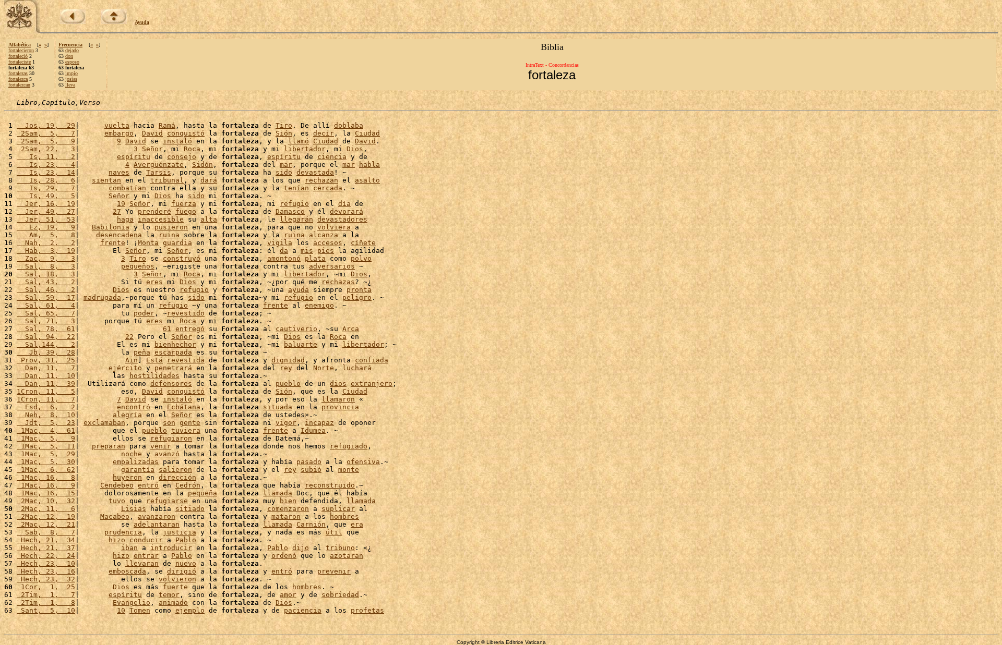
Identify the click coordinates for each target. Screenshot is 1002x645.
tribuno (340, 548)
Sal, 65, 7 (46, 313)
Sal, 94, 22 (46, 336)
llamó (298, 141)
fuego (185, 211)
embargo (119, 133)
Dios (355, 149)
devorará (346, 211)
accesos (327, 243)
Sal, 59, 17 (46, 297)
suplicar (338, 509)
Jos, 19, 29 (46, 125)
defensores (171, 383)
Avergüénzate (159, 164)
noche (131, 454)
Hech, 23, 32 (46, 579)
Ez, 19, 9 (46, 227)
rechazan (321, 180)
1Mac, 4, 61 (46, 430)
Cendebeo (117, 485)
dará (208, 180)
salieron (175, 469)
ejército (125, 368)
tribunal (167, 180)
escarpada (173, 352)
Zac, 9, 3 (46, 258)
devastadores (342, 219)
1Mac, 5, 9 (46, 438)
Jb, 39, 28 (46, 352)
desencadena (119, 235)
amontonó (284, 258)
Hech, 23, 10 (46, 563)
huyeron (127, 477)
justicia (179, 532)
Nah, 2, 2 (46, 243)
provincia (340, 407)
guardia (177, 243)
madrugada (102, 297)
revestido (186, 313)
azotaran (346, 555)
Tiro (284, 125)
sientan (106, 180)
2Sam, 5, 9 (46, 141)
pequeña (202, 493)
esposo (72, 62)
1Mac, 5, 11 (46, 446)
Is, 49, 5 (46, 196)
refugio (294, 204)
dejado (72, 50)
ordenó (283, 555)
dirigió (181, 571)
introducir (171, 548)
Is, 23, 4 (46, 164)
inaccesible (161, 219)
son (169, 423)
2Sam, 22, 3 (46, 149)
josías (71, 79)
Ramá (167, 125)
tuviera (185, 430)
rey (286, 368)
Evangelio (131, 602)
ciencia (332, 157)
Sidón (202, 164)
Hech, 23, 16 (46, 571)
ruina (169, 235)
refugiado (348, 446)
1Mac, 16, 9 (46, 485)
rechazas (338, 282)
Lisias (133, 509)
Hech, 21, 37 (46, 548)
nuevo (185, 563)
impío (71, 73)
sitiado (190, 509)
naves (119, 172)
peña (142, 352)
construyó (181, 258)
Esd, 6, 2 (46, 407)
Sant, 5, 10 (46, 610)
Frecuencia (70, 44)
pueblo (288, 383)
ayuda (298, 290)
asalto (367, 180)
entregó (190, 329)
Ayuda (142, 22)
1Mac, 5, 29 (46, 454)
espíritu (133, 157)
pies (325, 250)
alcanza (323, 235)
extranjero (371, 383)
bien (288, 501)
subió (311, 469)
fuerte (175, 587)
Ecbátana (183, 407)
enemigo (319, 305)
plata (315, 258)
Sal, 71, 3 (46, 321)
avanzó (167, 454)
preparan (108, 446)
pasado (308, 462)
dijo (300, 548)
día (344, 204)
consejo (181, 157)
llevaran (142, 563)
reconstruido (330, 485)
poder (144, 313)
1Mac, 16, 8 (46, 477)
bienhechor (175, 344)
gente (190, 423)
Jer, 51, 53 (46, 219)
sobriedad (340, 595)
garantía (137, 469)
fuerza (183, 204)
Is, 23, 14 (46, 172)
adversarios (332, 266)
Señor (152, 149)
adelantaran (157, 524)
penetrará (173, 368)
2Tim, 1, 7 (46, 595)
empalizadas (136, 462)
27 (117, 211)
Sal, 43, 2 (46, 282)
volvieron (177, 579)
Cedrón (187, 485)
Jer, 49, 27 (46, 211)
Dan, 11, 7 (46, 368)
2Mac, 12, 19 (46, 516)
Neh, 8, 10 (46, 415)
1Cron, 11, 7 (46, 399)
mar (286, 164)
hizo (117, 540)
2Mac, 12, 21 (46, 524)
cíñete (363, 243)
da (284, 250)
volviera (334, 227)
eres (154, 282)
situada (277, 407)
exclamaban (104, 423)
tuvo (117, 501)
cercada (327, 188)
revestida (186, 360)
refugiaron (171, 438)
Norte (323, 368)
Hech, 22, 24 (46, 555)
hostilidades (154, 376)
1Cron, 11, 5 (46, 391)
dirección (177, 477)
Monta (148, 243)
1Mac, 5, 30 (46, 462)
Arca (350, 329)
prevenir (334, 571)
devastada (315, 172)
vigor (286, 423)
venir (160, 446)
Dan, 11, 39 (46, 383)
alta (208, 219)
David (152, 133)
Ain (131, 360)
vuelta (116, 125)
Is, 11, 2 (46, 157)
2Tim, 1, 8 (46, 602)
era (357, 524)
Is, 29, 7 (46, 188)
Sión (284, 133)
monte (348, 469)
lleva (70, 85)
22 (129, 336)
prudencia (123, 532)
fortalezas (18, 73)
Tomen (139, 610)
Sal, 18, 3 (46, 274)
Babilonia (110, 227)
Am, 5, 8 (46, 235)
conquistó (186, 133)
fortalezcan (19, 85)
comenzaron (288, 509)
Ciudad (367, 133)
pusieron (171, 227)
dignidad (288, 360)
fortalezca (18, 79)
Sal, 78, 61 (46, 329)
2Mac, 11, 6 (46, 509)
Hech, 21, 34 (46, 540)
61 (167, 329)
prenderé (154, 211)
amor (288, 595)
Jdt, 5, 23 (46, 423)
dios (338, 383)
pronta (359, 290)
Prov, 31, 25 (46, 360)
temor (169, 595)
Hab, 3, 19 (46, 250)
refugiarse (167, 501)
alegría (127, 415)
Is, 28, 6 (46, 180)
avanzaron (156, 516)
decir (323, 133)
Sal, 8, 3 (46, 266)
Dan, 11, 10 (46, 376)
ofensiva (363, 462)
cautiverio (296, 329)
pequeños (137, 266)
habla (369, 164)
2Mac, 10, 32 (46, 501)
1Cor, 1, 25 (46, 587)
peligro (357, 297)
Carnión (311, 524)
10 (121, 610)
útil (334, 532)
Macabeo (114, 516)
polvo (361, 258)
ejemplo (190, 610)
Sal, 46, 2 (46, 290)
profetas (367, 610)
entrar (146, 555)
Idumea (313, 430)
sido (284, 172)
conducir (146, 540)
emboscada (127, 571)
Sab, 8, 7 (46, 532)
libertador (305, 149)
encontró (133, 407)
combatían (127, 188)
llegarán (296, 219)
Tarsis (158, 172)
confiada (371, 360)
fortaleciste (19, 62)
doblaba (348, 125)
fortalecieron (21, 50)
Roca (192, 149)
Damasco (290, 211)
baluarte (300, 344)
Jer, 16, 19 (46, 204)
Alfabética (19, 44)
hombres (344, 516)
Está (154, 360)
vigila (279, 243)
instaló (177, 141)
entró (148, 485)
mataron (286, 516)
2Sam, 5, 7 (46, 133)
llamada (277, 493)
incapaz (319, 423)
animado (173, 602)
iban (129, 548)
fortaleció (18, 56)
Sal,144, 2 (46, 344)
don (69, 56)
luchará (357, 368)
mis (307, 250)
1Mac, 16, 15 (46, 493)
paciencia (302, 610)
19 (121, 204)
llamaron (338, 399)
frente (112, 243)
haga (125, 219)
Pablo (185, 540)
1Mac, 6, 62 (46, 469)
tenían (296, 188)
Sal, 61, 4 (46, 305)
